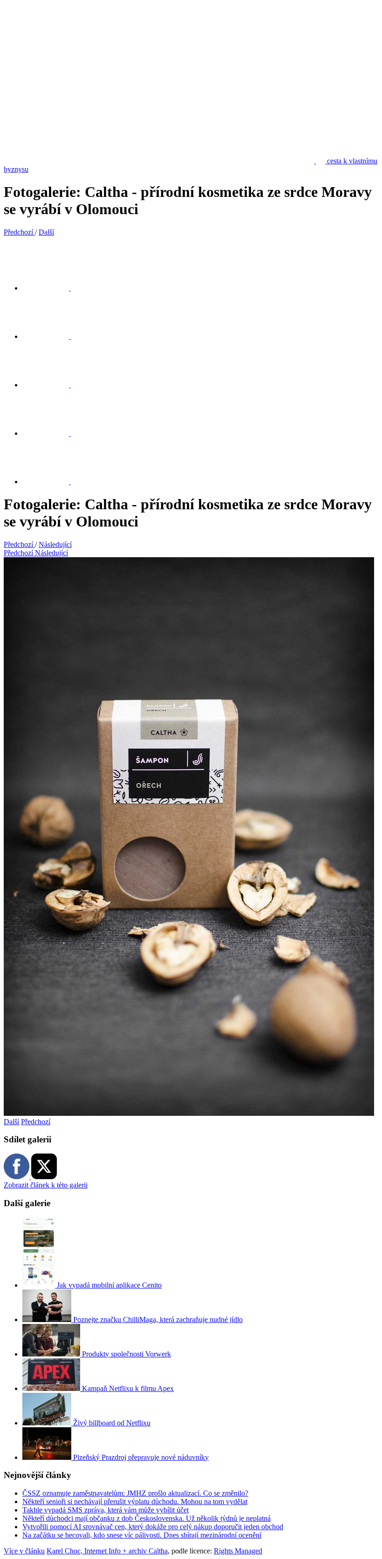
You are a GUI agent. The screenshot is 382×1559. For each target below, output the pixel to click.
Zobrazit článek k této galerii (46, 1185)
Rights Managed (238, 1551)
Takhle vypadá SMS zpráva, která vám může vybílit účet (105, 1510)
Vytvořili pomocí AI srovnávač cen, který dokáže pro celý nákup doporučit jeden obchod (152, 1527)
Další (11, 1122)
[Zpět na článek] (51, 482)
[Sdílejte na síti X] (51, 288)
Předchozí (35, 1122)
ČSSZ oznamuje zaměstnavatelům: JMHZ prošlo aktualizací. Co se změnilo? (135, 1493)
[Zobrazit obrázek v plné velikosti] (51, 385)
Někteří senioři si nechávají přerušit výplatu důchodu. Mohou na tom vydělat (134, 1501)
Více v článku (24, 1551)
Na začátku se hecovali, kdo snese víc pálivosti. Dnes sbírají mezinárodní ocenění (141, 1535)
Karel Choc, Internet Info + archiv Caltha (107, 1551)
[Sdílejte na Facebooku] (51, 336)
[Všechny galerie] (51, 433)
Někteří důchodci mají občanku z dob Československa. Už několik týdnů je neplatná (146, 1518)
